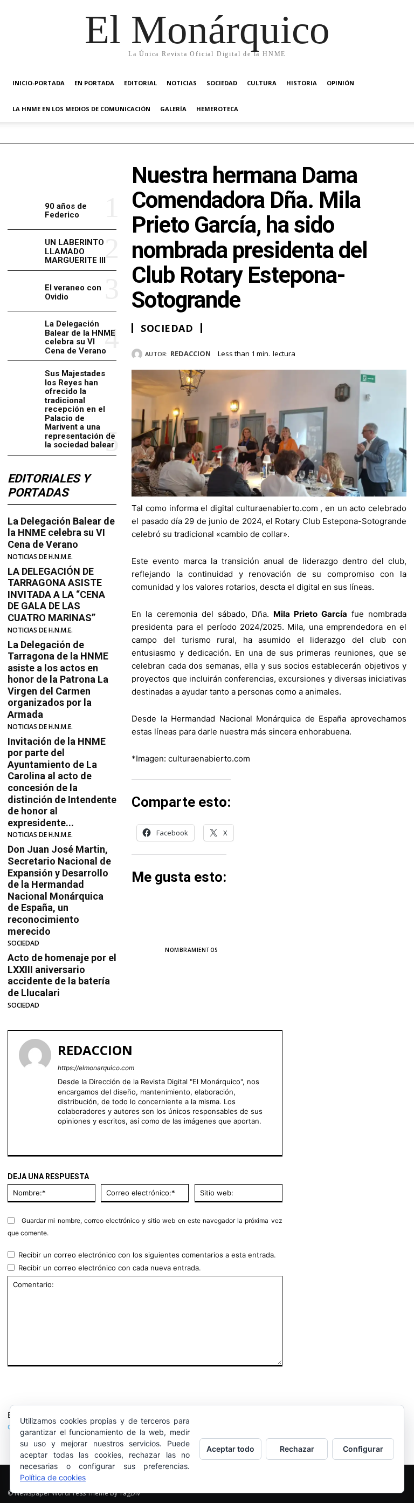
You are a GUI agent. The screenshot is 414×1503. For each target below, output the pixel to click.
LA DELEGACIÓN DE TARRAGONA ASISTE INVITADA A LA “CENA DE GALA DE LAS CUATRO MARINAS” (56, 594)
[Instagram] (81, 1137)
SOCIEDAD (221, 83)
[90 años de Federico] (24, 210)
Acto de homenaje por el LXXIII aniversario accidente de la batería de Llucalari (62, 975)
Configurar (363, 1448)
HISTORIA (301, 83)
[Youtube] (99, 1137)
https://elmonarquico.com (96, 1068)
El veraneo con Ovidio (73, 292)
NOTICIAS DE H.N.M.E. (40, 557)
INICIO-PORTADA (38, 83)
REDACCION (190, 354)
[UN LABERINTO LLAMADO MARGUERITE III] (24, 250)
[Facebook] (321, 352)
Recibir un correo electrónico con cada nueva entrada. (109, 1267)
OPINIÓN (340, 83)
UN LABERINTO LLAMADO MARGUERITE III (75, 251)
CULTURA (262, 83)
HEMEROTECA (217, 109)
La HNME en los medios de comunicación (81, 109)
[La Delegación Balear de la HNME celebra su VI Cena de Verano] (24, 331)
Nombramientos (191, 950)
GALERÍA (173, 109)
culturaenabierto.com (277, 508)
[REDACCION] (138, 354)
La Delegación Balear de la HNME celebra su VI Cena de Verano (80, 337)
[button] (393, 83)
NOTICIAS (182, 83)
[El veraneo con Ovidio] (24, 291)
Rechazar (297, 1448)
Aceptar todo (230, 1448)
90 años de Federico (66, 210)
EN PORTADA (94, 83)
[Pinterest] (371, 352)
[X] (346, 352)
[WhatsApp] (395, 352)
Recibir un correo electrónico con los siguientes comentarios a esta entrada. (147, 1254)
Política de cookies (53, 1477)
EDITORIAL (140, 83)
